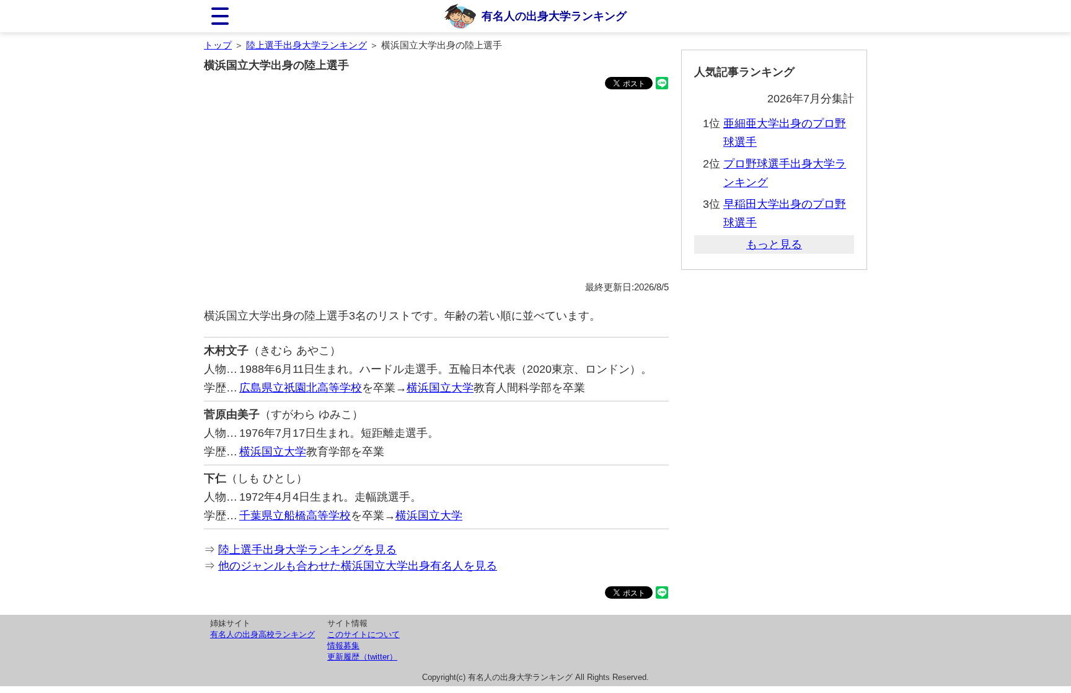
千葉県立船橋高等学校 (295, 515)
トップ (218, 45)
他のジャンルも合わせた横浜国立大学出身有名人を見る (357, 566)
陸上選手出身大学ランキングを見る (307, 549)
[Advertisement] (436, 187)
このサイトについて (363, 634)
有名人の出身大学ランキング (554, 16)
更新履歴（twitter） (362, 656)
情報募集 (343, 645)
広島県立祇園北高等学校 (300, 388)
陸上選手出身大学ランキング (306, 45)
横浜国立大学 (440, 388)
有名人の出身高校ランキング (262, 634)
